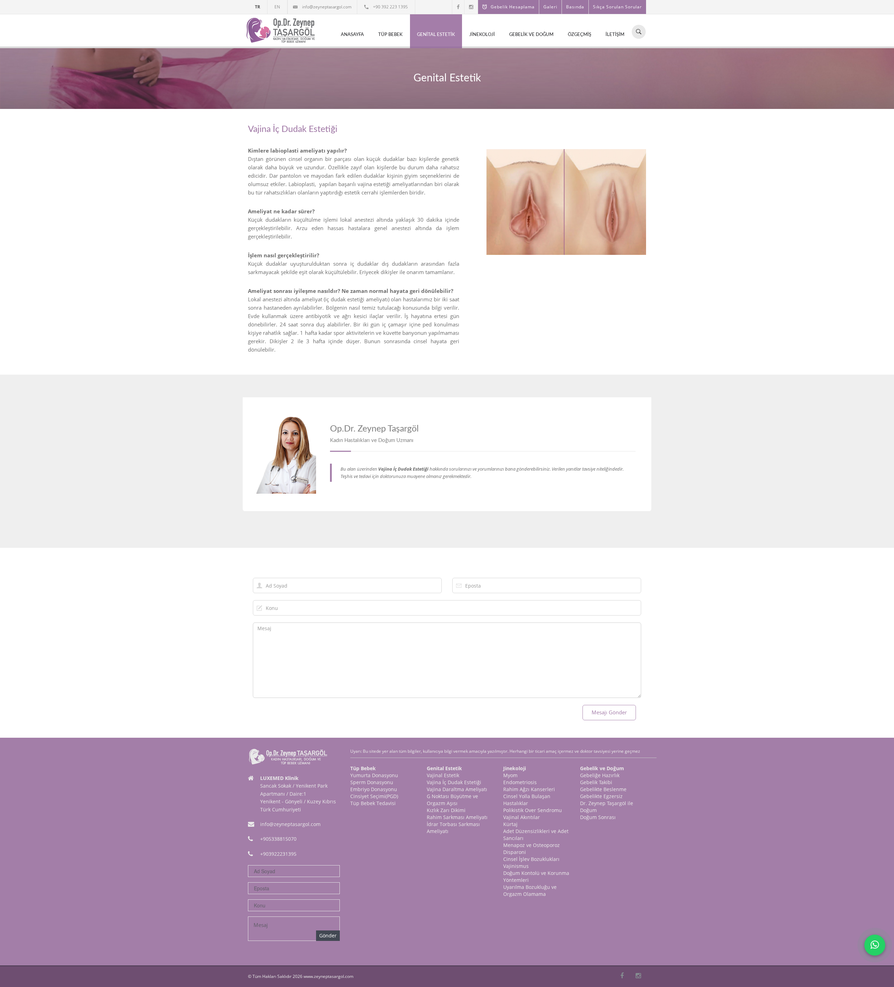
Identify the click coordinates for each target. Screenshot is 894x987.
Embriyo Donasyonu (373, 789)
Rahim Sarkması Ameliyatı (457, 817)
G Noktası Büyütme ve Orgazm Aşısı (452, 799)
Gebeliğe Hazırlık (600, 775)
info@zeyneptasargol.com (326, 7)
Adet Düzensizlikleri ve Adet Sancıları (536, 834)
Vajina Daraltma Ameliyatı (457, 789)
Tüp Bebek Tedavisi (373, 803)
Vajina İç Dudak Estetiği (454, 782)
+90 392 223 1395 (390, 7)
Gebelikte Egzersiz (601, 796)
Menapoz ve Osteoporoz (531, 845)
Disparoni (514, 852)
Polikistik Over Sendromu (532, 810)
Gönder (328, 935)
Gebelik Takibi (596, 782)
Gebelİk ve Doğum (531, 34)
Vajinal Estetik (443, 775)
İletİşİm (615, 34)
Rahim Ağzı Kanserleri (529, 789)
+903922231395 (278, 853)
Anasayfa (352, 34)
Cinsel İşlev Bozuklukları (531, 859)
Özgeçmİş (579, 34)
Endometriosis (520, 782)
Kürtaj (510, 824)
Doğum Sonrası (598, 817)
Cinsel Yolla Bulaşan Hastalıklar (526, 799)
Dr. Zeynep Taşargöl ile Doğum (606, 806)
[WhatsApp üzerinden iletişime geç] (874, 945)
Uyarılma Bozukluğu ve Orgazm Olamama (530, 890)
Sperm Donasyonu (371, 782)
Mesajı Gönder (609, 712)
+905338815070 (278, 838)
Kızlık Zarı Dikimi (446, 810)
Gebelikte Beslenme (603, 789)
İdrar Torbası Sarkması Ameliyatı (453, 827)
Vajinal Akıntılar (521, 817)
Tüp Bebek (390, 34)
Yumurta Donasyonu (374, 775)
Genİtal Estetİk (436, 34)
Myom (510, 775)
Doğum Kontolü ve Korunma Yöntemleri (536, 876)
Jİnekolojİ (482, 34)
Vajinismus (516, 866)
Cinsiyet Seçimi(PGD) (374, 796)
